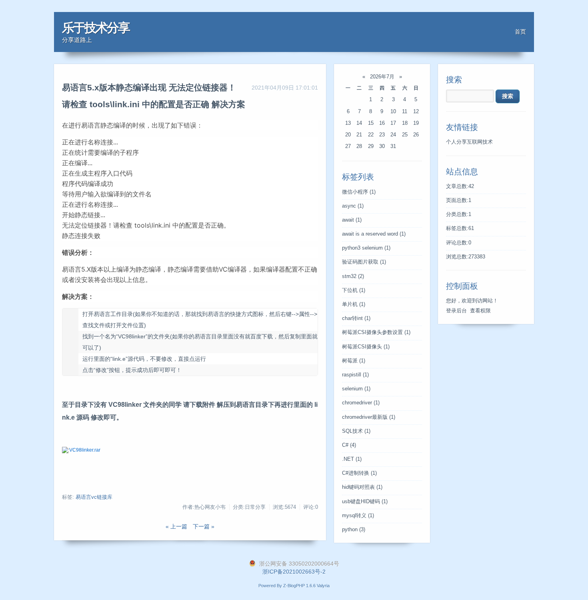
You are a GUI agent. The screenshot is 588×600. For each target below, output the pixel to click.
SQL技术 (356, 431)
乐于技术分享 (95, 28)
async (353, 206)
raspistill (355, 375)
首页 (520, 31)
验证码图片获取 (364, 262)
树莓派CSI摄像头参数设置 (376, 332)
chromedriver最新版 (368, 417)
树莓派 (353, 361)
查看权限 (480, 311)
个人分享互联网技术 (469, 142)
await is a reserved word (374, 234)
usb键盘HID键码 (365, 501)
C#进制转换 (359, 473)
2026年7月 (382, 77)
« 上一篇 (176, 526)
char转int (356, 318)
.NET (352, 459)
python (353, 529)
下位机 (353, 290)
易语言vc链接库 (94, 497)
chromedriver (361, 403)
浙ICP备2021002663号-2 (294, 571)
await (352, 220)
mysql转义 (358, 515)
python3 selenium (366, 248)
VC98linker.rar (84, 450)
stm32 (353, 276)
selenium (356, 389)
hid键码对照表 (362, 487)
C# (349, 445)
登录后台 (456, 311)
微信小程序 (359, 192)
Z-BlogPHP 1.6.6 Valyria (306, 585)
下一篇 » (203, 526)
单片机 (353, 304)
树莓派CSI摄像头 (366, 347)
